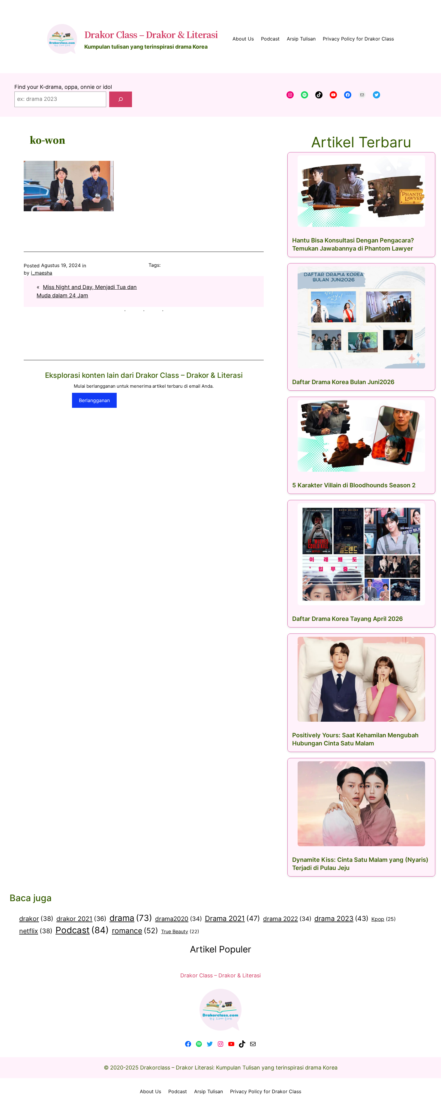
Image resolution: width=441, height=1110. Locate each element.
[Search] (120, 99)
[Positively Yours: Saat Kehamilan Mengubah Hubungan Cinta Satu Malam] (361, 679)
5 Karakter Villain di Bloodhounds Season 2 (354, 485)
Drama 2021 (232, 918)
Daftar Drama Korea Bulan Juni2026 (343, 382)
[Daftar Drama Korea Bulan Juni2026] (361, 317)
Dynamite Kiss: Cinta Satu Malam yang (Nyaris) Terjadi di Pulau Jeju (360, 863)
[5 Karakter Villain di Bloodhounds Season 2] (361, 436)
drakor (36, 918)
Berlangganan (94, 400)
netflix (35, 931)
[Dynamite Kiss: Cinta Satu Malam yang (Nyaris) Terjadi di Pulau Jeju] (361, 803)
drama (131, 918)
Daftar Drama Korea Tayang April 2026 (347, 618)
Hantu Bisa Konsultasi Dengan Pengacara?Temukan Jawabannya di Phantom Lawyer (353, 244)
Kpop (383, 919)
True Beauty (180, 931)
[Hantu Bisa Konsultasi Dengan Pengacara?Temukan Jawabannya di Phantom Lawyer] (361, 191)
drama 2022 (287, 918)
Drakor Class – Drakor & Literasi (151, 34)
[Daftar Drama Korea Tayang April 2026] (361, 554)
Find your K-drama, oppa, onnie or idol (63, 87)
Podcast (82, 930)
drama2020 (178, 918)
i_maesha (41, 273)
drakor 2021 (81, 918)
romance (135, 930)
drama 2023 (341, 918)
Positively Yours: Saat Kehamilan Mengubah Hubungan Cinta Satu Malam (355, 739)
